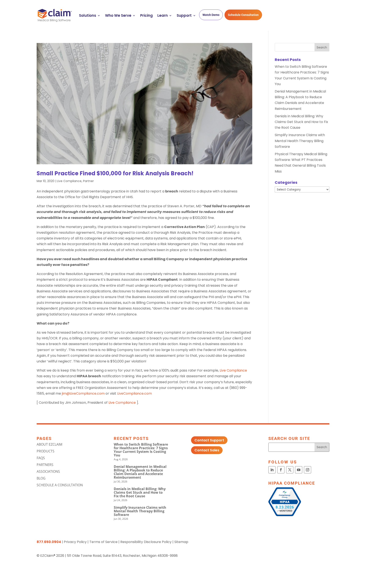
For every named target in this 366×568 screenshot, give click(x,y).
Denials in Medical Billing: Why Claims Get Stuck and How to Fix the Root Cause (301, 122)
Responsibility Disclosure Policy (146, 541)
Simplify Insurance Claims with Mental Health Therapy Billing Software (300, 141)
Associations (48, 471)
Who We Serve (118, 15)
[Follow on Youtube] (298, 469)
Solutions (87, 15)
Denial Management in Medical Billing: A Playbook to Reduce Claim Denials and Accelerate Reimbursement (140, 472)
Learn (162, 15)
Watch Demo (210, 15)
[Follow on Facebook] (280, 469)
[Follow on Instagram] (307, 469)
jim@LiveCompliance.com (83, 393)
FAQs (41, 458)
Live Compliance (69, 181)
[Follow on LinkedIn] (272, 469)
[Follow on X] (289, 469)
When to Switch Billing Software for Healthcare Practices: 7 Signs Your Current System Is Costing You (141, 449)
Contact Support (209, 440)
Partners (45, 464)
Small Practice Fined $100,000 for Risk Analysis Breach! (115, 173)
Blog (41, 478)
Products (45, 451)
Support (184, 15)
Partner (88, 181)
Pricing (146, 15)
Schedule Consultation (243, 15)
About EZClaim (49, 444)
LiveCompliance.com (134, 393)
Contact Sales (206, 450)
